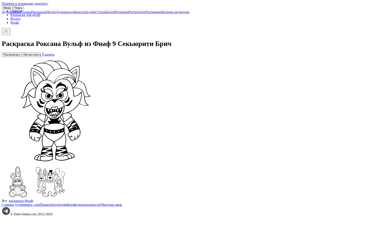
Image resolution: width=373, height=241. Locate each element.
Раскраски (38, 12)
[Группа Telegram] (6, 214)
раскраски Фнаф (21, 201)
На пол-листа (32, 54)
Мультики (121, 12)
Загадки (90, 12)
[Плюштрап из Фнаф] (18, 197)
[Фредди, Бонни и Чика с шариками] (50, 197)
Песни (51, 12)
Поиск (18, 7)
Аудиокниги (65, 12)
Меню (7, 7)
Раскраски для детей (25, 15)
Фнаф (14, 22)
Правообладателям (54, 204)
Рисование (153, 12)
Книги (79, 12)
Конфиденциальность (84, 204)
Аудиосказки (11, 12)
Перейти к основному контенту (25, 3)
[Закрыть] (6, 31)
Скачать (48, 54)
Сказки (26, 12)
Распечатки (137, 12)
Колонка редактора (175, 12)
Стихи (100, 12)
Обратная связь (111, 204)
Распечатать (11, 54)
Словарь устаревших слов (21, 204)
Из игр (15, 18)
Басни (109, 12)
